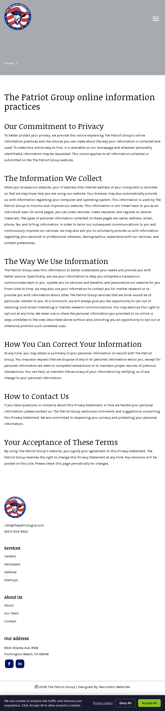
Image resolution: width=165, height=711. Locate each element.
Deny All (125, 703)
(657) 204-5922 (16, 531)
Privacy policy (103, 703)
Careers (10, 556)
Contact (10, 621)
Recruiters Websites (114, 687)
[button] (156, 19)
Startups (11, 580)
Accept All (149, 703)
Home (9, 63)
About (9, 605)
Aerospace (12, 564)
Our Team (11, 613)
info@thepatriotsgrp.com (24, 525)
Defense (10, 572)
